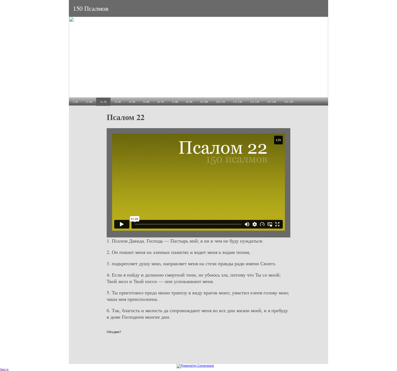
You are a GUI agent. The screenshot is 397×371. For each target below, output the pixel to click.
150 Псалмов (90, 8)
